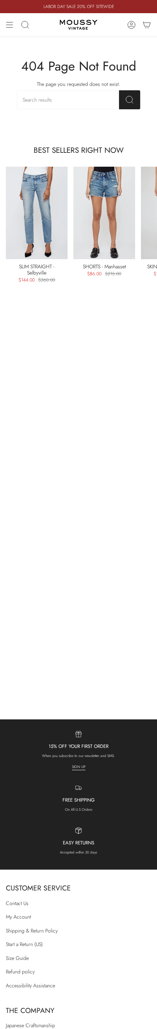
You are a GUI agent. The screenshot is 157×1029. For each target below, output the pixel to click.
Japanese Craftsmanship (30, 1025)
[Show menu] (9, 24)
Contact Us (17, 903)
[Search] (129, 99)
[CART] (146, 24)
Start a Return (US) (24, 944)
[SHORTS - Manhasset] (104, 213)
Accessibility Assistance (30, 985)
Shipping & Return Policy (32, 930)
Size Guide (17, 958)
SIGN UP (78, 766)
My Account (18, 916)
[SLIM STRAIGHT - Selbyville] (37, 213)
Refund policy (20, 971)
